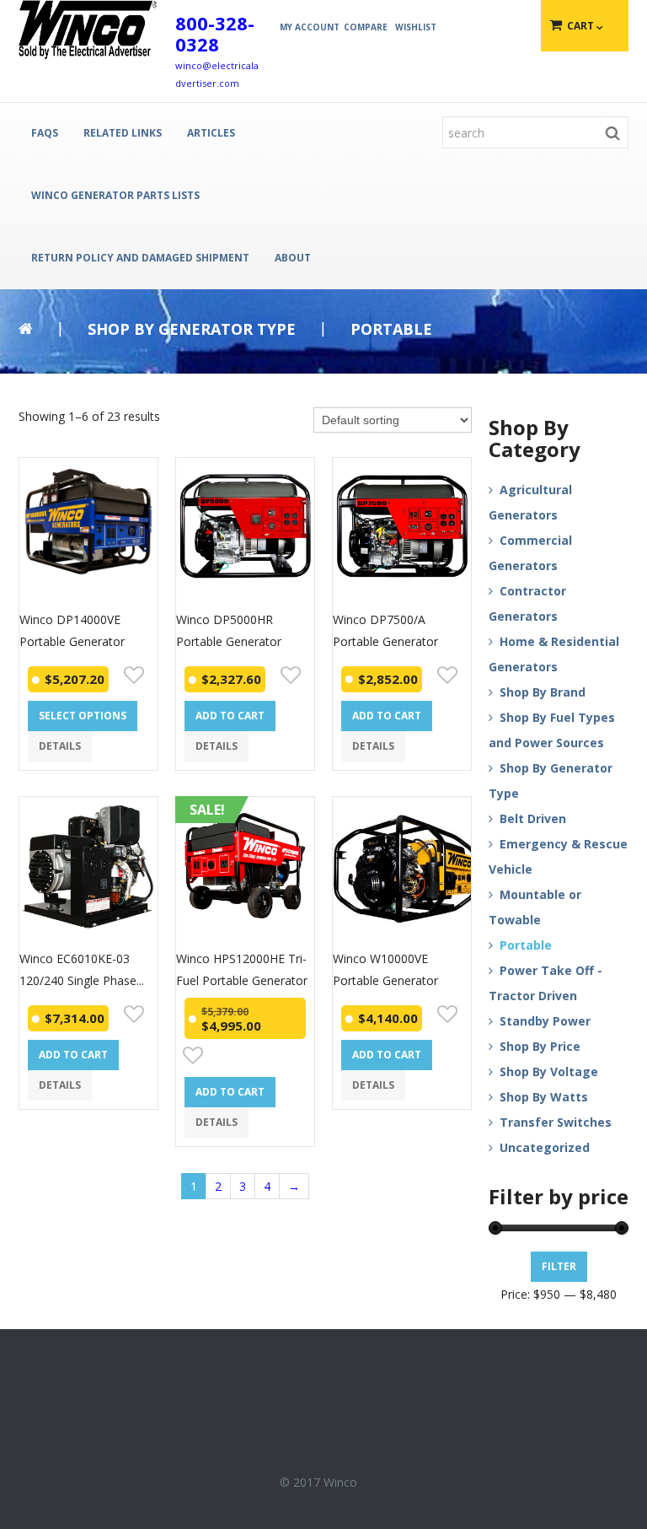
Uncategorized (545, 1147)
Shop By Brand (543, 692)
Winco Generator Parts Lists (115, 195)
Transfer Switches (556, 1122)
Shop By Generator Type (192, 329)
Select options (82, 715)
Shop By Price (540, 1046)
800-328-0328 (214, 33)
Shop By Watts (544, 1097)
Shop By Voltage (549, 1071)
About (293, 257)
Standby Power (545, 1021)
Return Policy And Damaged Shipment (140, 257)
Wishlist (415, 27)
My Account (310, 27)
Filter (559, 1266)
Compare (366, 27)
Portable (526, 945)
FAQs (44, 133)
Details (60, 746)
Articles (211, 133)
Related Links (122, 133)
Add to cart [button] (230, 715)
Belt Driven (533, 818)
